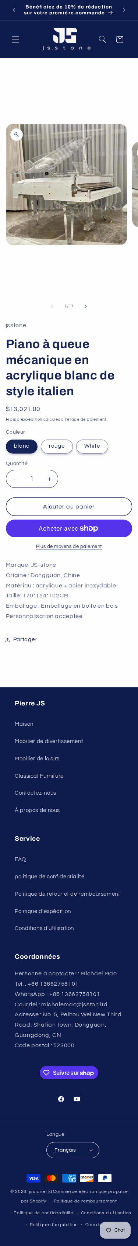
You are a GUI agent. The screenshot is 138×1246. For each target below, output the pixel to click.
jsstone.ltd (40, 1192)
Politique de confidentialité (44, 1213)
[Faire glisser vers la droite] (86, 306)
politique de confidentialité (50, 876)
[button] (15, 39)
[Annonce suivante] (124, 10)
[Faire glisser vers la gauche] (52, 306)
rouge (57, 446)
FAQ (20, 859)
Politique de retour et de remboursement (67, 894)
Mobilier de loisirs (37, 758)
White (92, 446)
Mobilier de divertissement (49, 741)
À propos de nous (37, 810)
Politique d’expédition (54, 1225)
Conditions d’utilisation (106, 1213)
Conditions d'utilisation (44, 928)
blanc (21, 446)
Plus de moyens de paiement (69, 546)
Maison (24, 724)
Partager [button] (25, 639)
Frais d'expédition (24, 419)
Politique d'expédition (43, 911)
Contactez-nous (35, 793)
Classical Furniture (39, 776)
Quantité (17, 463)
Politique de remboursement (85, 1201)
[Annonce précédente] (14, 10)
